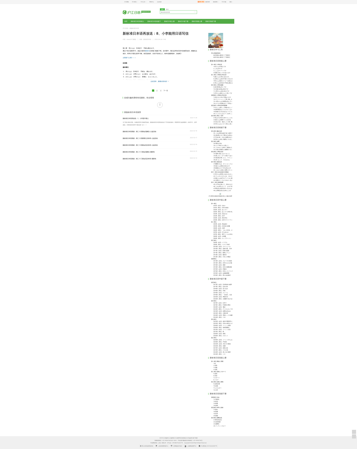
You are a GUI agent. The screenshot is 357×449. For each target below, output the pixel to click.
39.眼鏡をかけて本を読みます (222, 168)
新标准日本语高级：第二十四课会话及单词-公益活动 (140, 145)
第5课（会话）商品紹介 (220, 224)
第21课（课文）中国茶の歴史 (221, 305)
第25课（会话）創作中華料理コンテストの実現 (227, 321)
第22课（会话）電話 (219, 307)
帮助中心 (151, 2)
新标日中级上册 (169, 21)
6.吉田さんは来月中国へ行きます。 (223, 79)
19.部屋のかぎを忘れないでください (224, 111)
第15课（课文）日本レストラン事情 (223, 271)
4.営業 (215, 369)
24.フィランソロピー (219, 426)
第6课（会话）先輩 (219, 228)
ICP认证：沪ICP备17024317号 (175, 443)
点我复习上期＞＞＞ (129, 58)
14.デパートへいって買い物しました (224, 99)
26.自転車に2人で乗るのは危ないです (224, 135)
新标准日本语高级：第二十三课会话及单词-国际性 (139, 159)
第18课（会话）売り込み (220, 288)
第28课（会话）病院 (219, 333)
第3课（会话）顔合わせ (220, 213)
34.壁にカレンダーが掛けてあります (224, 155)
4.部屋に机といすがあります (221, 72)
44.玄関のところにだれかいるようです (224, 180)
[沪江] (134, 12)
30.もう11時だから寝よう (221, 145)
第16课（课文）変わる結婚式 (222, 275)
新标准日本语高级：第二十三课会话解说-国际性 (139, 152)
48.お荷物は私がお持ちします (222, 190)
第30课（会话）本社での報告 (222, 344)
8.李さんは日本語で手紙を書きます (223, 83)
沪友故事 (189, 438)
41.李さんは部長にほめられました (223, 174)
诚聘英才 (173, 438)
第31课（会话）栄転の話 (220, 348)
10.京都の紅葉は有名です (220, 89)
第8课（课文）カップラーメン (222, 238)
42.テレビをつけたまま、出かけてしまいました (227, 176)
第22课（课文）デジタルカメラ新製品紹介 (225, 309)
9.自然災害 (216, 384)
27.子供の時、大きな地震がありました (224, 137)
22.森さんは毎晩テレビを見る (222, 120)
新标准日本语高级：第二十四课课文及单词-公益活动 (140, 138)
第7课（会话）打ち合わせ (221, 232)
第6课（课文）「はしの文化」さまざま (224, 230)
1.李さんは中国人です (219, 66)
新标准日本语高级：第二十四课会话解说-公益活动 (139, 131)
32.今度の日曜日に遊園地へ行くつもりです (226, 149)
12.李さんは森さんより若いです (222, 93)
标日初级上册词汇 (218, 55)
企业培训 (159, 2)
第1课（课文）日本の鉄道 (220, 207)
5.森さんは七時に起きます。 (221, 77)
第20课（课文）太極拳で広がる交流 (224, 299)
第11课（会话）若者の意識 (221, 250)
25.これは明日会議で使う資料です (223, 133)
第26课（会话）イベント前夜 (222, 325)
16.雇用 (215, 405)
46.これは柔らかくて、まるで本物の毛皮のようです (228, 186)
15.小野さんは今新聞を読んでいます (224, 101)
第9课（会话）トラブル (220, 242)
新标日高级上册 (197, 21)
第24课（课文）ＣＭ (219, 317)
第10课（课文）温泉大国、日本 (222, 248)
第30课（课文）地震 (219, 346)
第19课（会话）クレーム (220, 292)
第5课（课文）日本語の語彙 (221, 226)
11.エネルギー (217, 388)
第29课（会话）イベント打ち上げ (223, 339)
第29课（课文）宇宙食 (220, 342)
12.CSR (215, 390)
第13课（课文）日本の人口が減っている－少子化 (227, 263)
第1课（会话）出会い (219, 205)
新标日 (147, 51)
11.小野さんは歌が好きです (221, 91)
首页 (125, 21)
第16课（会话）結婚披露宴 (221, 273)
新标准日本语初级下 (154, 21)
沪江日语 (125, 28)
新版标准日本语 (134, 28)
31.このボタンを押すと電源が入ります (224, 147)
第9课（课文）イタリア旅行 (221, 244)
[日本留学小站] (215, 40)
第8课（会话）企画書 (219, 236)
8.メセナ (216, 380)
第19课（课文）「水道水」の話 (222, 294)
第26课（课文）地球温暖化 (221, 327)
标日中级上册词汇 (218, 57)
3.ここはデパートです (219, 70)
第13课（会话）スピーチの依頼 (222, 261)
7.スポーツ (216, 377)
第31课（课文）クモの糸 (220, 350)
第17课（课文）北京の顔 (220, 286)
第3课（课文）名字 (219, 216)
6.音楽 (215, 375)
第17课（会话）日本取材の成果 (222, 284)
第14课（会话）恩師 (219, 265)
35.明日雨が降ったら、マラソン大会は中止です (227, 157)
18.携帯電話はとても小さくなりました (224, 109)
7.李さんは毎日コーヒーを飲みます (223, 81)
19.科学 (215, 413)
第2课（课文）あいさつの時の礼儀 (223, 211)
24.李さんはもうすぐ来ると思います (224, 124)
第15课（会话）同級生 (220, 269)
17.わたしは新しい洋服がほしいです (224, 107)
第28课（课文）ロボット (220, 335)
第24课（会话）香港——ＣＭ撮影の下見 (225, 315)
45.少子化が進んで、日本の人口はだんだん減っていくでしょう (232, 184)
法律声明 (178, 438)
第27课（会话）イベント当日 (222, 329)
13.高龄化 (216, 399)
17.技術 (215, 409)
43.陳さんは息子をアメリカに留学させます (226, 178)
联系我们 (184, 438)
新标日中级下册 (183, 21)
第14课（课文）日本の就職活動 (222, 267)
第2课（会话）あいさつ (220, 209)
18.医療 (215, 411)
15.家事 (215, 403)
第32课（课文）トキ (219, 354)
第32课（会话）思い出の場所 (222, 352)
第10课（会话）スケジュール (222, 246)
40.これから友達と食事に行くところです (225, 170)
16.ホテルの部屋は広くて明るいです (224, 103)
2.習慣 (215, 365)
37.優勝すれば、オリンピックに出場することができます (229, 164)
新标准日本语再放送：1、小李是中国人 (136, 118)
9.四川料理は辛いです (219, 87)
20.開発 (215, 415)
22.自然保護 (217, 422)
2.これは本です (217, 68)
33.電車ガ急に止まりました (221, 153)
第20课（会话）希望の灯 (220, 297)
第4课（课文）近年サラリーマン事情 (224, 220)
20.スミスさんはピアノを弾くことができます (226, 113)
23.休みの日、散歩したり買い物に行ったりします (228, 122)
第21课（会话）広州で (220, 303)
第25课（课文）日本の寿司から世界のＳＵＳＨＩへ (228, 323)
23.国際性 (216, 424)
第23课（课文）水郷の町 (220, 313)
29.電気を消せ (217, 143)
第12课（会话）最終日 (220, 254)
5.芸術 (215, 373)
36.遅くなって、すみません (221, 160)
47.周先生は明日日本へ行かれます (223, 188)
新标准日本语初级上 (137, 21)
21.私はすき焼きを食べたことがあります (225, 117)
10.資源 (215, 386)
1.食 (214, 363)
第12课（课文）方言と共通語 (221, 256)
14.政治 (215, 401)
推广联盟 (195, 438)
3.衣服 (215, 367)
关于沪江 (162, 438)
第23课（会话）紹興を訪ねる (222, 311)
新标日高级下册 (210, 21)
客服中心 (167, 438)
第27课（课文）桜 (218, 331)
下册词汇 (227, 55)
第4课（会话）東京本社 (220, 218)
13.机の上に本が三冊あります (222, 97)
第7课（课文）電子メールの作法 (222, 234)
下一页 (165, 90)
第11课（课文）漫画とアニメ (221, 252)
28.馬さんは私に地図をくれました (223, 139)
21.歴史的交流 (217, 420)
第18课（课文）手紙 (219, 290)
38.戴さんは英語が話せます (221, 166)
